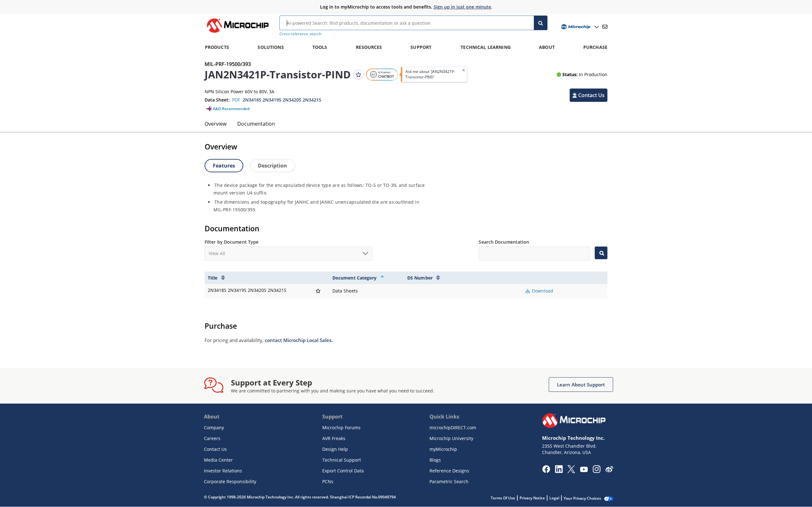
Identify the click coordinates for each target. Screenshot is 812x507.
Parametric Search (448, 481)
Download (542, 291)
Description (272, 165)
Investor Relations (223, 471)
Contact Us (215, 449)
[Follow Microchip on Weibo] (609, 470)
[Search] (540, 23)
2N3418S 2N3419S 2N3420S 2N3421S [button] (282, 100)
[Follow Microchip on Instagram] (596, 471)
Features (224, 165)
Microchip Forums (341, 428)
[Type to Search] (601, 253)
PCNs (327, 481)
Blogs (435, 460)
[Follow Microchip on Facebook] (546, 471)
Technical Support (341, 460)
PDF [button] (236, 100)
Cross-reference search (300, 33)
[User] (579, 27)
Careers (212, 438)
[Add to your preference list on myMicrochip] (358, 74)
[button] (588, 95)
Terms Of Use (503, 498)
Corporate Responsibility (230, 481)
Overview (215, 123)
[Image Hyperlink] (238, 33)
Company (214, 428)
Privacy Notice (532, 498)
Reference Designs (449, 471)
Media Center (218, 460)
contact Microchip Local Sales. (299, 340)
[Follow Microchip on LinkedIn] (559, 471)
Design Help (335, 449)
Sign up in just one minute (462, 7)
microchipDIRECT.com (452, 428)
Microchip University (451, 438)
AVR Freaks (333, 438)
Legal (554, 498)
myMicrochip (443, 449)
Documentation (256, 123)
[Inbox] (604, 26)
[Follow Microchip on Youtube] (584, 470)
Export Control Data (343, 471)
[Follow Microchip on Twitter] (571, 471)
